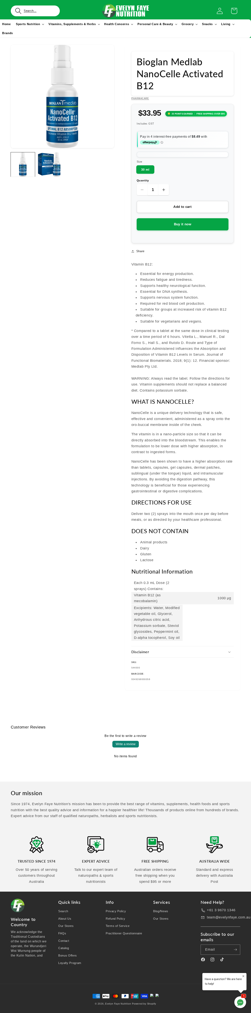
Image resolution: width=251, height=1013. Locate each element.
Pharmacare (140, 98)
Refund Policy (115, 918)
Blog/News (160, 911)
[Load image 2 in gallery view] (49, 164)
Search (63, 911)
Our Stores (66, 926)
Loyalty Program (69, 962)
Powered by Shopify (144, 1003)
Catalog (63, 948)
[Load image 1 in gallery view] (23, 164)
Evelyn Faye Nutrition (118, 1003)
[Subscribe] (235, 950)
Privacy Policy (116, 911)
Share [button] (140, 251)
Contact (63, 940)
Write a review (126, 744)
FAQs (62, 933)
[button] (35, 10)
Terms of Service (118, 926)
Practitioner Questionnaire (124, 933)
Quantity (143, 180)
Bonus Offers (67, 955)
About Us (64, 918)
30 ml (145, 169)
